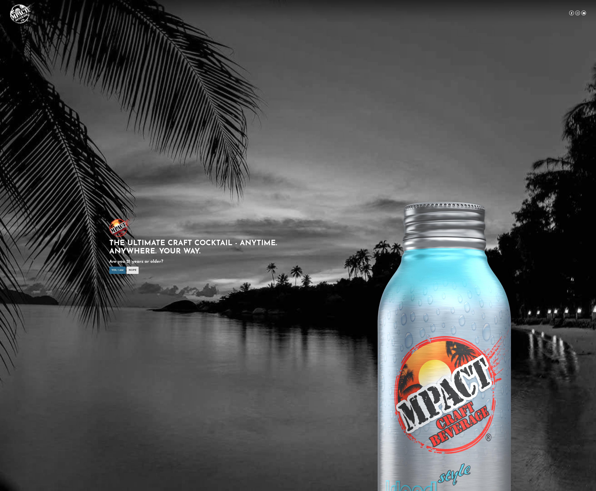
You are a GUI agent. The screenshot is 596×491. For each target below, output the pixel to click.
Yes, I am (117, 270)
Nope (132, 270)
